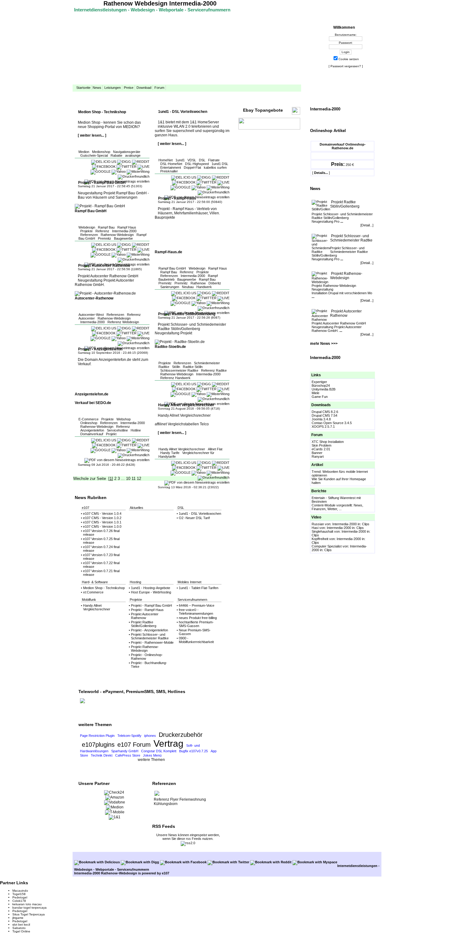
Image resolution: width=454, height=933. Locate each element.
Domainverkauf (91, 434)
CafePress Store (127, 755)
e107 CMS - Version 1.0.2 (102, 518)
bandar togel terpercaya (29, 907)
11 (134, 478)
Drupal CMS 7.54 (324, 415)
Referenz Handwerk (175, 378)
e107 (85, 508)
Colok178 (19, 900)
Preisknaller (169, 171)
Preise (128, 87)
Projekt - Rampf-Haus (147, 610)
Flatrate (214, 160)
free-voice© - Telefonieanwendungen (196, 611)
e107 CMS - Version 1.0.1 (102, 522)
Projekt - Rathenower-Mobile (152, 642)
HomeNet (165, 160)
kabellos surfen (215, 167)
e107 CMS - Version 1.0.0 (102, 526)
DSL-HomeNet (171, 164)
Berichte (318, 491)
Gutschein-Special (94, 155)
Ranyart (318, 456)
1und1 (180, 160)
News (97, 87)
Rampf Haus (126, 227)
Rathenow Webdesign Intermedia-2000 (159, 3)
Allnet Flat (215, 449)
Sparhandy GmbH (124, 751)
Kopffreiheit (320, 539)
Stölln (176, 367)
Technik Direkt (101, 755)
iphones (150, 735)
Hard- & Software (95, 582)
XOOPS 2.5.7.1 (323, 426)
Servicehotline (117, 430)
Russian (318, 524)
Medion (83, 152)
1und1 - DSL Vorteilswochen (200, 513)
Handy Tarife (169, 453)
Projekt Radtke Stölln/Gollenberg (344, 204)
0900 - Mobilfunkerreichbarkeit (196, 640)
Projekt (111, 434)
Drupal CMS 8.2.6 (325, 412)
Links (316, 375)
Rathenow (198, 283)
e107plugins (98, 744)
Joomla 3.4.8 (321, 419)
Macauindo (20, 890)
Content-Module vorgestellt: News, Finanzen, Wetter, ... (337, 507)
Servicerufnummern (192, 599)
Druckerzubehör (181, 734)
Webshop (123, 419)
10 (128, 478)
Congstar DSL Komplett (158, 751)
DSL (202, 160)
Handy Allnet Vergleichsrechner (181, 449)
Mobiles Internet (189, 582)
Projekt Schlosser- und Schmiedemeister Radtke (351, 238)
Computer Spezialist (327, 546)
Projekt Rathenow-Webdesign (346, 275)
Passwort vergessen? (345, 66)
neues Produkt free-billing (198, 618)
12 (139, 478)
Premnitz (104, 238)
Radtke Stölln (193, 367)
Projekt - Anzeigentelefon (149, 630)
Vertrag (168, 743)
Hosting (135, 582)
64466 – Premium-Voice (196, 605)
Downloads (321, 405)
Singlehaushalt (322, 531)
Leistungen (112, 87)
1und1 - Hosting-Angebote (150, 588)
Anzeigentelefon (92, 430)
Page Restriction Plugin (97, 735)
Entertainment (170, 167)
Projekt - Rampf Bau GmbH (151, 605)
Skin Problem (321, 445)
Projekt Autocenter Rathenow (346, 313)
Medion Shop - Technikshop (104, 588)
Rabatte (116, 155)
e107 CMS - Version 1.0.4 (102, 513)
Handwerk (204, 287)
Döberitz (214, 283)
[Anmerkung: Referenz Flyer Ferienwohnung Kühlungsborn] (157, 795)
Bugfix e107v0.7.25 (193, 751)
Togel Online (21, 931)
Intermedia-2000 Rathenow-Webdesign (105, 873)
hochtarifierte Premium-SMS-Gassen (196, 624)
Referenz (102, 231)
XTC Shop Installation (328, 442)
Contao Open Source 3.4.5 (332, 423)
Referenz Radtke (214, 370)
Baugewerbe (123, 238)
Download (144, 87)
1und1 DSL (220, 164)
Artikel (317, 465)
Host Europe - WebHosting (151, 592)
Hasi (315, 528)
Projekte (86, 231)
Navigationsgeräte (126, 152)
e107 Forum (134, 744)
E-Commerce (88, 419)
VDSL (191, 160)
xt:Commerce (93, 592)
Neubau (188, 287)
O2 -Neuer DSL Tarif (194, 518)
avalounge (133, 155)
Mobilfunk (89, 599)
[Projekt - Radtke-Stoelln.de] (180, 342)
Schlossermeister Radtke (179, 370)
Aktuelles (136, 508)
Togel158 (19, 894)
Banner (317, 453)
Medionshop (101, 152)
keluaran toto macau (27, 904)
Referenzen (89, 235)
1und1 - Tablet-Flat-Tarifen (198, 588)
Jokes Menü (152, 755)
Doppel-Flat (192, 167)
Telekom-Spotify (129, 735)
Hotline (136, 430)
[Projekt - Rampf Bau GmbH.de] (100, 206)
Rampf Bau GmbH (172, 268)
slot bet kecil (21, 924)
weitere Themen (151, 760)
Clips (365, 524)
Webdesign (86, 227)
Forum (159, 87)
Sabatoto (19, 928)
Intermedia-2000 (124, 231)
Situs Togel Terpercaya (28, 914)
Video (316, 517)
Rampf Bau (106, 227)
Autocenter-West (91, 314)
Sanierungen (169, 287)
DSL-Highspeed (197, 164)
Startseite (83, 87)
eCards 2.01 (321, 449)
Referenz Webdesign (123, 322)
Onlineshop (88, 423)
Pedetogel (19, 897)
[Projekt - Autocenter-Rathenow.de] (105, 293)
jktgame (17, 917)
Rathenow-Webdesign (117, 235)
